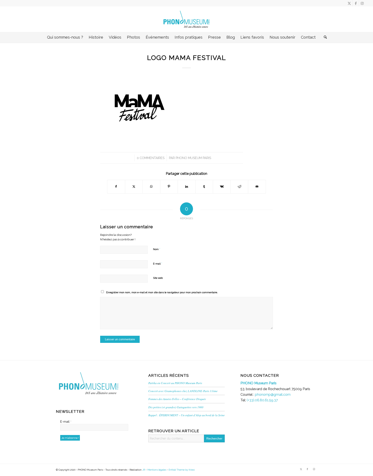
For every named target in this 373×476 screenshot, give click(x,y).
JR (143, 469)
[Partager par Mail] (257, 186)
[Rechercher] (323, 37)
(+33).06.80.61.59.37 (262, 400)
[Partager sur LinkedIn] (186, 186)
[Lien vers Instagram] (362, 3)
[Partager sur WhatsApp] (151, 186)
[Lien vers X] (349, 3)
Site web (158, 278)
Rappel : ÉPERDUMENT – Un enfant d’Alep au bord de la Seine (186, 415)
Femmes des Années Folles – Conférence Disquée (177, 399)
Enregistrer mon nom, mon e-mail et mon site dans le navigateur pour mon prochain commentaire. (162, 292)
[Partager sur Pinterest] (169, 186)
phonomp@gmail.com (273, 394)
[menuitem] (65, 37)
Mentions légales (156, 469)
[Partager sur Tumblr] (204, 186)
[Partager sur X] (134, 186)
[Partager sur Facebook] (116, 186)
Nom (156, 249)
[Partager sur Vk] (222, 186)
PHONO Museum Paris (193, 158)
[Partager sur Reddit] (239, 186)
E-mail (157, 263)
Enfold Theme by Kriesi (182, 469)
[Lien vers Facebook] (355, 3)
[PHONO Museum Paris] (186, 19)
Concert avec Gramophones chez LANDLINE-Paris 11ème (183, 391)
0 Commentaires (150, 158)
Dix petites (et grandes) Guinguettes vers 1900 (175, 407)
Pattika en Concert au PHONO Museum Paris (175, 383)
